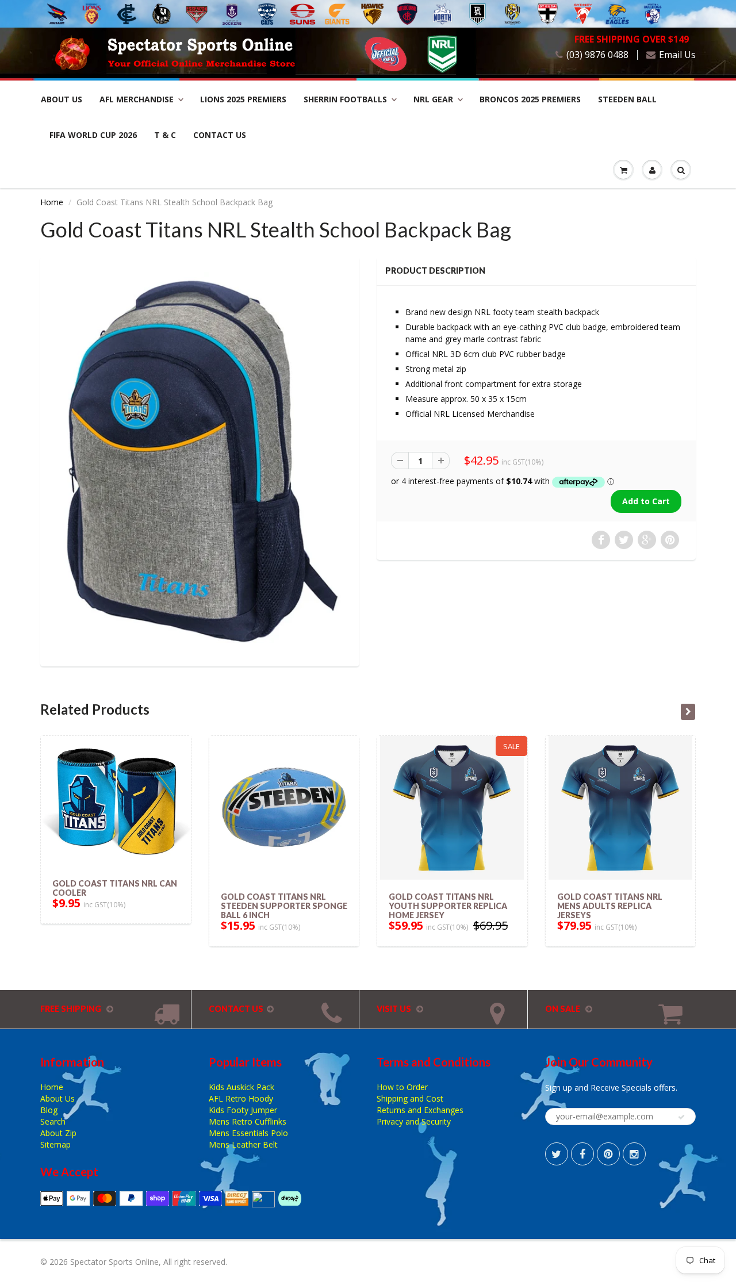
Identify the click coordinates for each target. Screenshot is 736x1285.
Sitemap (55, 1144)
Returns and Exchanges (420, 1109)
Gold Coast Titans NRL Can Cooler (114, 888)
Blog (48, 1109)
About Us (61, 99)
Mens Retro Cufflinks (247, 1121)
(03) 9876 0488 (597, 55)
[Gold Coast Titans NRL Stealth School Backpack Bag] (200, 459)
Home (51, 202)
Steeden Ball (627, 99)
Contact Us (219, 134)
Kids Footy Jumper (243, 1109)
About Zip (58, 1132)
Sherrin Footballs (345, 99)
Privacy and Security (414, 1121)
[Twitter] (556, 1153)
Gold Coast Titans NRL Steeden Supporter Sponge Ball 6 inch (284, 906)
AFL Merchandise (136, 99)
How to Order (402, 1086)
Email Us (677, 55)
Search (53, 1121)
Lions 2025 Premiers (243, 99)
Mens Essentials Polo (248, 1132)
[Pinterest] (608, 1153)
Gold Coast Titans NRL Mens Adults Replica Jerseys (609, 906)
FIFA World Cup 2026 (93, 134)
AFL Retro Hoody (241, 1098)
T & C (165, 134)
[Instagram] (634, 1153)
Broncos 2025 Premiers (530, 99)
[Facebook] (582, 1153)
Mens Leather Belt (243, 1144)
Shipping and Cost (410, 1098)
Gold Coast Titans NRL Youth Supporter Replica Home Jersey (448, 906)
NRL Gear (433, 99)
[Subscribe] (681, 1117)
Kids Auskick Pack (241, 1086)
